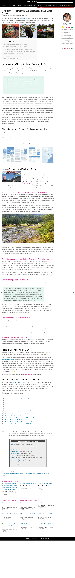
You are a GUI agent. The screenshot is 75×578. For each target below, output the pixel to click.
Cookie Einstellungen (37, 538)
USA (24, 15)
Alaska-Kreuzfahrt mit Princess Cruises (10, 473)
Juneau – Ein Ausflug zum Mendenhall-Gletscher (16, 412)
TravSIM (13, 457)
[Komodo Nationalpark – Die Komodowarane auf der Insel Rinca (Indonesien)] (10, 525)
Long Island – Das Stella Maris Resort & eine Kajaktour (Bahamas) (45, 526)
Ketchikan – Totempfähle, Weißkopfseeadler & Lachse (18, 406)
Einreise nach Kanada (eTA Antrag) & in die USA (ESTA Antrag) (20, 398)
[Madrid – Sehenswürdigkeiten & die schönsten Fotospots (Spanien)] (28, 505)
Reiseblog (16, 15)
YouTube (13, 455)
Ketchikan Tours (28, 183)
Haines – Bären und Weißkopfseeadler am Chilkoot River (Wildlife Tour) (22, 418)
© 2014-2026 (28, 538)
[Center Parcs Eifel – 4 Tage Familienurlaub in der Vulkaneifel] (28, 523)
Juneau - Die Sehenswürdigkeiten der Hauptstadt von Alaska (19, 408)
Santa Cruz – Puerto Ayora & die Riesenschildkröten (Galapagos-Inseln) (27, 517)
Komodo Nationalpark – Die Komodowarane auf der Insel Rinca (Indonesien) (9, 529)
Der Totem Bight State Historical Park (14, 53)
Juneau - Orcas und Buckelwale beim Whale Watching (18, 410)
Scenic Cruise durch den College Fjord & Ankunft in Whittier (19, 421)
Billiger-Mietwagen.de (16, 459)
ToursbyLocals (14, 451)
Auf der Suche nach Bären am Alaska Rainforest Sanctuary (19, 49)
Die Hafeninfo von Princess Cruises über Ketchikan (15, 46)
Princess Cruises (15, 447)
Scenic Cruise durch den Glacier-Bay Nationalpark (17, 419)
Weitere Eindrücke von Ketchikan (13, 56)
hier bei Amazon (28, 374)
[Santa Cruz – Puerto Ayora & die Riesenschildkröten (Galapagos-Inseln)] (28, 513)
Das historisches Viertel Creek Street (14, 54)
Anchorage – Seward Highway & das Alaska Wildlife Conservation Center (22, 423)
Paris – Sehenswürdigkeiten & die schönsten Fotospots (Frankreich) (9, 492)
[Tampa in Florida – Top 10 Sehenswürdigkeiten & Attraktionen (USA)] (46, 483)
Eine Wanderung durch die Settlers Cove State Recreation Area (20, 51)
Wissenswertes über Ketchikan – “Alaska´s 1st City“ (16, 44)
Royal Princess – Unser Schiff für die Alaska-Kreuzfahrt (18, 402)
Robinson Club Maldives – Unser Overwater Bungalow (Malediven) (45, 517)
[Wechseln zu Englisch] (71, 5)
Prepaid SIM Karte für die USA (11, 58)
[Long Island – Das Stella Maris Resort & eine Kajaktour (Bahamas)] (46, 523)
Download (10, 138)
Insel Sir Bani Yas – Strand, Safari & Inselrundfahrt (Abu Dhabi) (46, 506)
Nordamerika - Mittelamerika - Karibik (27, 473)
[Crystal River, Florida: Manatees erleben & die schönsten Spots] (28, 483)
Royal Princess (18, 382)
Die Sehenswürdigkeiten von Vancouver (14, 400)
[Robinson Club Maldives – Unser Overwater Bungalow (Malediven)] (46, 513)
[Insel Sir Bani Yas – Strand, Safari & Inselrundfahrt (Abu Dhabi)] (46, 503)
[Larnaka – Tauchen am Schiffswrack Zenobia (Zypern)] (10, 505)
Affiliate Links (46, 538)
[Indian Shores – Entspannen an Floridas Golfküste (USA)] (9, 513)
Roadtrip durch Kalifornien (8, 359)
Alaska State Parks (15, 453)
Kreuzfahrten (14, 446)
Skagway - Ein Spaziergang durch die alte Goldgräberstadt (19, 414)
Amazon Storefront (23, 460)
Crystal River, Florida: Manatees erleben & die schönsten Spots (27, 486)
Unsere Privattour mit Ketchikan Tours (12, 48)
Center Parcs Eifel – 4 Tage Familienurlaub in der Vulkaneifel (27, 526)
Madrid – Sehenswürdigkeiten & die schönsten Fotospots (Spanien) (27, 508)
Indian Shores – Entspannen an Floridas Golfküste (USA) (8, 517)
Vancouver (22, 18)
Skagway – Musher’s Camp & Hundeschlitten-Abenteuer (18, 416)
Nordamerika (20, 15)
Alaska (26, 15)
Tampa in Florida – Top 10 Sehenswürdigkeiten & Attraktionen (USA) (45, 487)
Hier (46, 143)
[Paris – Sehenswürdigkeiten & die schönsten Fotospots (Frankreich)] (10, 489)
